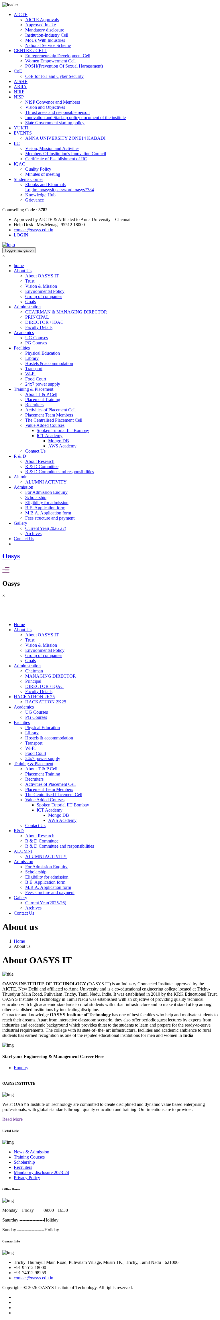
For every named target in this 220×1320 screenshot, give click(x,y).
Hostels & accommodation (49, 363)
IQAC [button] (19, 163)
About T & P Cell (41, 394)
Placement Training (42, 399)
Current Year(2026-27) (45, 528)
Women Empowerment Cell (50, 60)
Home (19, 624)
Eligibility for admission (46, 502)
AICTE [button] (21, 14)
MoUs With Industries (45, 40)
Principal (33, 681)
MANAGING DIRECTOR (50, 676)
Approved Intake (40, 24)
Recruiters (34, 404)
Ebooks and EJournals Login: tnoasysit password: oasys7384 (59, 187)
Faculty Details (38, 327)
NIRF (19, 91)
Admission (23, 861)
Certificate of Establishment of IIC (56, 158)
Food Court (35, 378)
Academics (24, 707)
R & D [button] (20, 456)
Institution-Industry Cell (46, 35)
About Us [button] (23, 270)
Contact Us (35, 451)
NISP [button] (19, 96)
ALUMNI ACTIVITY (46, 482)
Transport (33, 368)
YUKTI (21, 127)
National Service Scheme (48, 45)
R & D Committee (41, 466)
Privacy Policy (27, 1177)
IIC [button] (17, 143)
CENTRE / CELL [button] (30, 50)
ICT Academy (49, 435)
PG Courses (36, 342)
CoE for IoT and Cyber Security (54, 76)
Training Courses (29, 1157)
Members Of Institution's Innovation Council (65, 153)
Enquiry (21, 1067)
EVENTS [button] (23, 133)
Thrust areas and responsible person (57, 112)
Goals (30, 301)
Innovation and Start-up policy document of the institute (75, 117)
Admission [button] (23, 487)
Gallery (20, 897)
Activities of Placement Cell (50, 409)
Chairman (34, 670)
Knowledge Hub (40, 194)
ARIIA (20, 86)
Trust (29, 281)
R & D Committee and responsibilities (59, 471)
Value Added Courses (44, 425)
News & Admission (31, 1151)
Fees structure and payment (49, 518)
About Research (39, 461)
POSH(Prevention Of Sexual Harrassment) (64, 66)
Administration (27, 665)
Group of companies (43, 296)
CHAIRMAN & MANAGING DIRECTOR (66, 311)
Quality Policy (38, 169)
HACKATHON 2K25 (34, 696)
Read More (12, 1119)
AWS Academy (62, 445)
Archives (33, 533)
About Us (23, 629)
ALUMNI (23, 851)
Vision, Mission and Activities (52, 148)
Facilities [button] (22, 348)
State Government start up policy (55, 122)
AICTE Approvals (42, 19)
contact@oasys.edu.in (33, 229)
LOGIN (21, 234)
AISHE (21, 81)
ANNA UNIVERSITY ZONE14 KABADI (65, 138)
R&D (19, 830)
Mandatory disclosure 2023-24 (41, 1172)
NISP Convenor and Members (52, 102)
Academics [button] (24, 332)
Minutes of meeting (42, 174)
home (19, 265)
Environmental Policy (44, 291)
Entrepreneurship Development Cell (57, 55)
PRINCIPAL (37, 317)
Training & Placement (33, 763)
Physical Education (42, 353)
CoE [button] (18, 71)
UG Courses (36, 337)
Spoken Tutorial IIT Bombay (63, 430)
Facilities (22, 722)
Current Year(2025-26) (45, 902)
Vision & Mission (41, 286)
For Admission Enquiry (46, 492)
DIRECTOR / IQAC (44, 322)
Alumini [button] (21, 476)
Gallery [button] (20, 523)
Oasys (11, 556)
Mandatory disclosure (44, 29)
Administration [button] (27, 306)
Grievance (34, 200)
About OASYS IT (42, 275)
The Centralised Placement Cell (53, 420)
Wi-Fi (30, 373)
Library (32, 358)
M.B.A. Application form (48, 512)
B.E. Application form (45, 507)
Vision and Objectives (45, 107)
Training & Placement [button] (33, 389)
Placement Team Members (49, 415)
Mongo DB (58, 440)
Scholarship (35, 497)
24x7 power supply (42, 384)
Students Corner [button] (28, 179)
